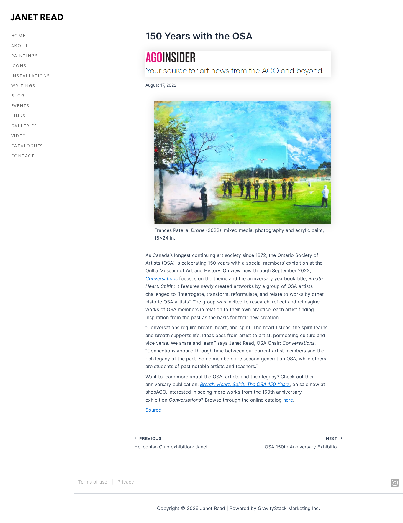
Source (153, 410)
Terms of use (92, 482)
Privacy (125, 482)
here (288, 400)
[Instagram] (394, 482)
